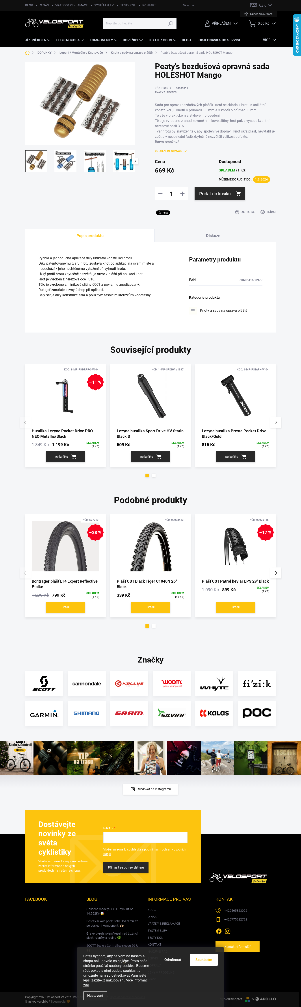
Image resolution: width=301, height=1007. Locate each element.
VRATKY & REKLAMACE (71, 5)
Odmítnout (172, 960)
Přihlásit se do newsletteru (126, 867)
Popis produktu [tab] (90, 235)
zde (86, 985)
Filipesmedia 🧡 (59, 1001)
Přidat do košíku (215, 193)
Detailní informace (168, 151)
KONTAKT (149, 5)
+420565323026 (235, 910)
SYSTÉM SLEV (104, 5)
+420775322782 (235, 919)
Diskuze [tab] (213, 235)
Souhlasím (203, 960)
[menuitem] (38, 40)
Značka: (166, 92)
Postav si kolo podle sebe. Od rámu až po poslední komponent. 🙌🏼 (112, 923)
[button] (147, 475)
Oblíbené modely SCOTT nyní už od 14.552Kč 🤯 (110, 911)
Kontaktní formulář (238, 946)
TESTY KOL (128, 5)
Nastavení (95, 996)
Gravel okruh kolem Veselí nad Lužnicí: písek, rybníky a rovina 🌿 (112, 936)
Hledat (170, 23)
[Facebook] (219, 930)
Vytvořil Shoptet (231, 999)
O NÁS (44, 5)
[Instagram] (227, 930)
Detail (65, 607)
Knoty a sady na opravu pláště (223, 310)
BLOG (29, 5)
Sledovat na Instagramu (154, 789)
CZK (262, 5)
